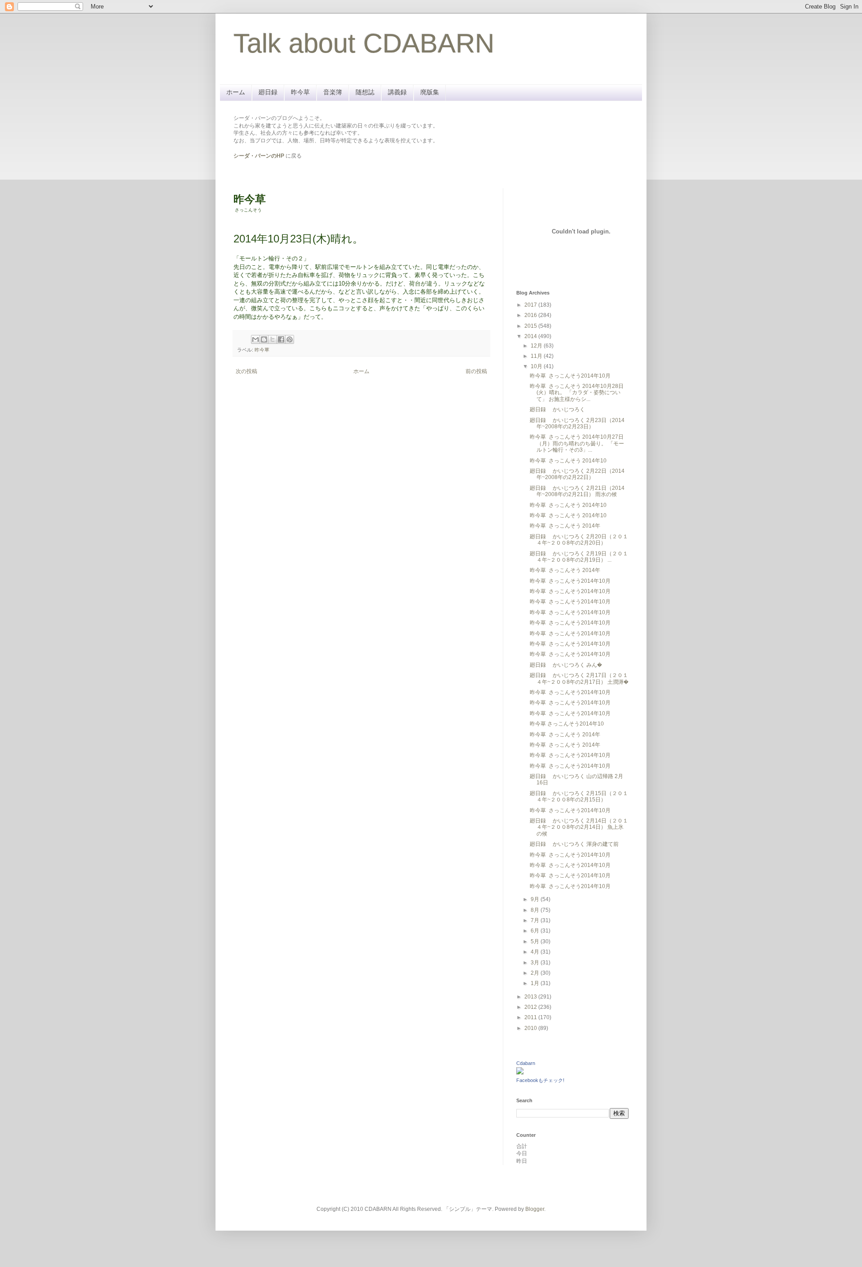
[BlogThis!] (263, 339)
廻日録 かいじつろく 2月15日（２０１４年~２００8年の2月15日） (579, 796)
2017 (531, 305)
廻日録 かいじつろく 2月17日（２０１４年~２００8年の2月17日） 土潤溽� (579, 678)
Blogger (534, 1209)
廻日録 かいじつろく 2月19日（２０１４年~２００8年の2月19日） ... (579, 556)
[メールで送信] (255, 339)
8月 (536, 910)
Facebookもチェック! (540, 1080)
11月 (537, 356)
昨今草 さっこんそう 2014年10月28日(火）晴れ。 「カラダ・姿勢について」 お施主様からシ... (577, 392)
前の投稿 (476, 371)
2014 (531, 336)
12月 (537, 346)
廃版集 (429, 92)
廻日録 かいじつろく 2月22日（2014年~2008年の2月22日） (577, 474)
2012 (531, 1007)
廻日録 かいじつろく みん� (566, 665)
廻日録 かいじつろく (557, 409)
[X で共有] (272, 339)
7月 (536, 920)
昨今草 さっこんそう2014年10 (567, 724)
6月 (536, 931)
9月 (536, 899)
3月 (536, 962)
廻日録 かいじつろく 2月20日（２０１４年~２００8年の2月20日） (579, 539)
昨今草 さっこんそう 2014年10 (568, 461)
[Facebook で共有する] (281, 339)
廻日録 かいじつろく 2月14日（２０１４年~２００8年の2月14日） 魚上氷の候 (579, 827)
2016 (531, 315)
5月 (536, 941)
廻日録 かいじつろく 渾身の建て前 (574, 844)
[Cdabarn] (519, 1072)
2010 (531, 1028)
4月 (536, 952)
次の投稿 (246, 371)
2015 (531, 326)
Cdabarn (525, 1063)
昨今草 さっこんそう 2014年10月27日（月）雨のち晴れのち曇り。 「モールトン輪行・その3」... (577, 443)
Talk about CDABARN (363, 43)
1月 (536, 983)
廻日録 (268, 92)
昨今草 (300, 92)
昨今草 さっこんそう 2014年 (565, 526)
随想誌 (365, 92)
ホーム (235, 92)
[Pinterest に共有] (289, 339)
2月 (536, 973)
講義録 (397, 92)
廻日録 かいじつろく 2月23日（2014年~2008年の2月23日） (577, 423)
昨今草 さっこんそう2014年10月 (570, 376)
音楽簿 (332, 92)
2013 (531, 997)
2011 (531, 1017)
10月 (537, 366)
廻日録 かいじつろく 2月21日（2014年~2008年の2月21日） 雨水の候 (577, 491)
